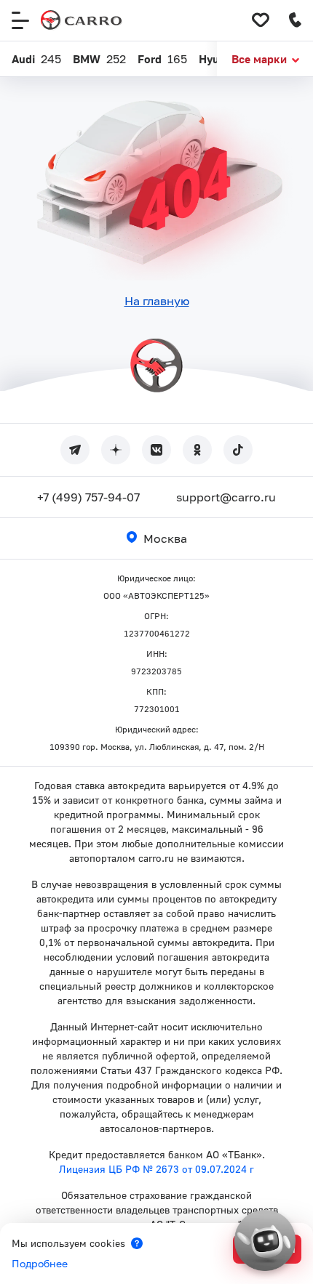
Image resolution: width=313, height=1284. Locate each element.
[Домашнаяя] (81, 20)
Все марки (259, 59)
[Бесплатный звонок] (295, 20)
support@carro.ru (226, 497)
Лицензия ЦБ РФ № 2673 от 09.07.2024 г (156, 1169)
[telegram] (75, 449)
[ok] (197, 449)
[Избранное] (260, 20)
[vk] (156, 449)
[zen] (115, 449)
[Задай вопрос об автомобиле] (265, 1240)
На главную (156, 301)
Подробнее (40, 1263)
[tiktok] (238, 449)
